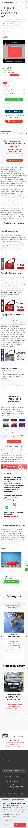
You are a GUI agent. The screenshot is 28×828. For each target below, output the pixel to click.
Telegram (14, 794)
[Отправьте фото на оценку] (14, 160)
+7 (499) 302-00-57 (14, 776)
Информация (5, 760)
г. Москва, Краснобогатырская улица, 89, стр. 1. (15, 786)
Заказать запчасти (14, 441)
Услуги (3, 752)
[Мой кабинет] (22, 2)
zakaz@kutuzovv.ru (15, 781)
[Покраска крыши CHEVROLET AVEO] (14, 51)
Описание (6, 133)
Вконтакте (6, 794)
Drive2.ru (10, 794)
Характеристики (18, 133)
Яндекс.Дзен (22, 794)
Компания (4, 756)
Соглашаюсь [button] (20, 825)
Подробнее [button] (7, 821)
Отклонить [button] (8, 825)
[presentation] (1, 636)
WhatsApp (18, 794)
